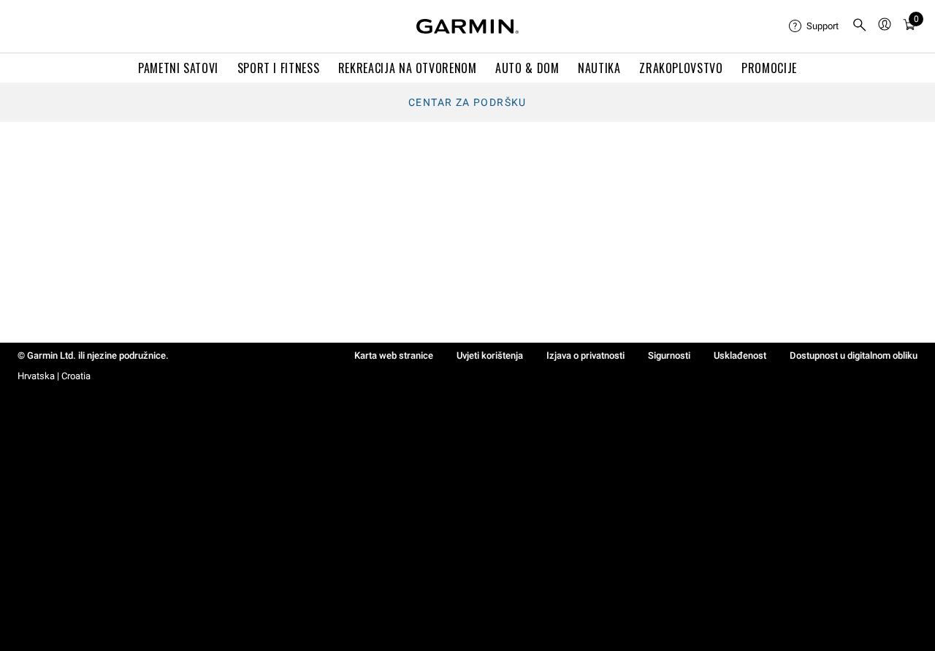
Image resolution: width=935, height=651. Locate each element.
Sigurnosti (669, 355)
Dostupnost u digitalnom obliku (853, 355)
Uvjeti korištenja (490, 355)
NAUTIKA (599, 68)
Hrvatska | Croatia (54, 375)
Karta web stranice (393, 355)
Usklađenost (740, 355)
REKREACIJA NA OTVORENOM (407, 68)
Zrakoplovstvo (680, 68)
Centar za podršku (467, 102)
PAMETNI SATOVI (178, 68)
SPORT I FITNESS (278, 68)
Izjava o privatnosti (585, 355)
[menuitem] (814, 26)
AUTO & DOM (527, 68)
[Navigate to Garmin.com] (467, 26)
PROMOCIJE (769, 68)
